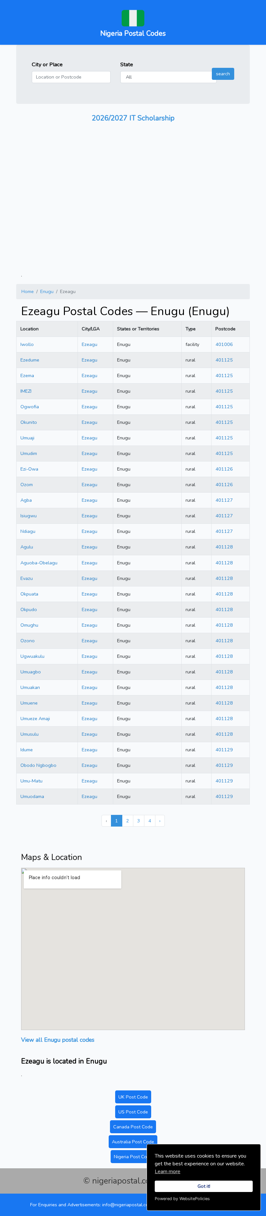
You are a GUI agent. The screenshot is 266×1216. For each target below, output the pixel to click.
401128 (224, 547)
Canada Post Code (133, 1127)
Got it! (204, 1186)
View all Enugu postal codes (57, 1040)
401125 (224, 360)
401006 (224, 344)
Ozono (27, 640)
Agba (26, 500)
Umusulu (29, 734)
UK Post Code (133, 1097)
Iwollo (27, 344)
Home (27, 291)
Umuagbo (30, 672)
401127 (224, 500)
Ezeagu (89, 344)
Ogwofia (29, 406)
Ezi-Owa (29, 469)
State (126, 64)
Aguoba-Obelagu (38, 562)
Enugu (47, 291)
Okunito (28, 422)
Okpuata (29, 594)
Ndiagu (27, 531)
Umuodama (32, 796)
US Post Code (133, 1112)
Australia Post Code (133, 1141)
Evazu (26, 578)
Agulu (26, 547)
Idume (26, 749)
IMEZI (25, 391)
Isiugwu (28, 515)
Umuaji (27, 438)
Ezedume (29, 360)
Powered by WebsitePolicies (182, 1198)
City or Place (47, 64)
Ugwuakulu (32, 656)
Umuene (29, 703)
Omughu (29, 625)
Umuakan (30, 687)
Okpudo (28, 609)
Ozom (26, 484)
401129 (224, 749)
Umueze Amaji (35, 718)
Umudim (28, 453)
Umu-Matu (31, 781)
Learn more (167, 1171)
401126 (224, 469)
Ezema (27, 375)
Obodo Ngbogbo (38, 765)
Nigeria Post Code (133, 1156)
